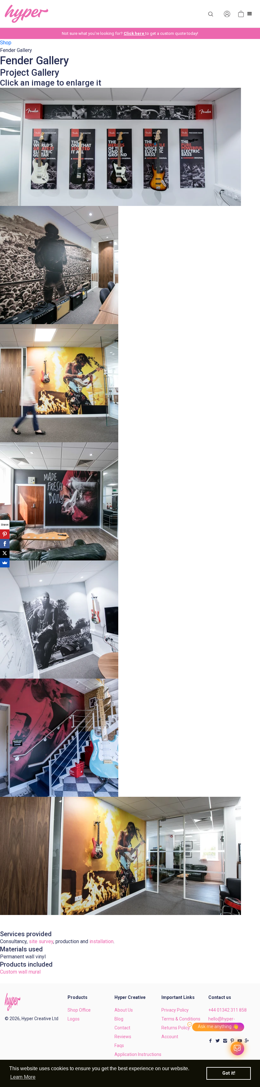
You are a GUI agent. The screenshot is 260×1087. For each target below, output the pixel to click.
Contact (122, 1027)
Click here (134, 33)
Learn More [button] (23, 1077)
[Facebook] (5, 543)
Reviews (122, 1036)
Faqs (119, 1045)
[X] (5, 553)
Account (169, 1036)
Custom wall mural (20, 972)
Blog (118, 1018)
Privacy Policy (175, 1010)
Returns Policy (175, 1027)
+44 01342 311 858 (227, 1010)
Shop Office (79, 1010)
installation (101, 941)
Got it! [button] (228, 1073)
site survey (41, 941)
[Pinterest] (5, 534)
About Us (123, 1010)
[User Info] (227, 13)
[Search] (210, 13)
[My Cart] (241, 13)
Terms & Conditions (180, 1018)
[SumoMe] (5, 562)
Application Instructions (137, 1054)
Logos (74, 1018)
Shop (5, 43)
